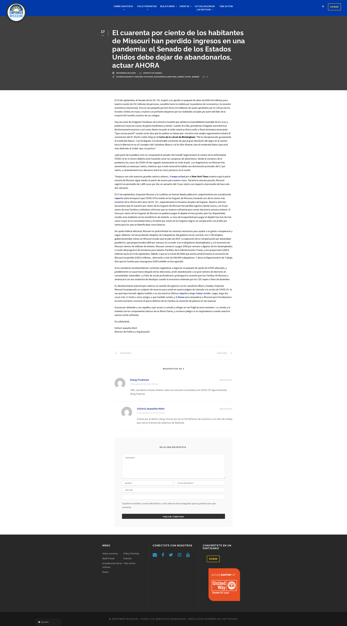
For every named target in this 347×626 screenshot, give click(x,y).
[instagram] (179, 555)
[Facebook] (163, 555)
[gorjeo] (171, 555)
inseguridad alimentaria (165, 77)
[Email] (155, 555)
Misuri (188, 77)
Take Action (226, 6)
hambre (180, 77)
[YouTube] (188, 555)
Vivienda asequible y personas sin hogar (134, 77)
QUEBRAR (195, 77)
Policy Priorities (147, 6)
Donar (334, 6)
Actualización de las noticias (205, 8)
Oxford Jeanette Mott (150, 408)
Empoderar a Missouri (126, 73)
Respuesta (226, 380)
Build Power (167, 6)
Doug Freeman (139, 379)
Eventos (184, 6)
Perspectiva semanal (152, 73)
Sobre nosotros (123, 6)
